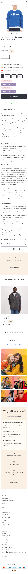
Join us (14, 341)
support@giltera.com (7, 498)
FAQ (3, 508)
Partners (4, 537)
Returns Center (5, 510)
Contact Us (4, 503)
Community (4, 544)
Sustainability (5, 540)
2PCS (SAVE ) (6, 80)
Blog (3, 522)
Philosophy (4, 542)
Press (3, 529)
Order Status (5, 514)
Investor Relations (6, 535)
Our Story (4, 520)
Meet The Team (5, 524)
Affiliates (4, 533)
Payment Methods (6, 512)
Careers (3, 526)
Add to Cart (14, 96)
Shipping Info (5, 505)
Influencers (4, 531)
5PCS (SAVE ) (6, 87)
